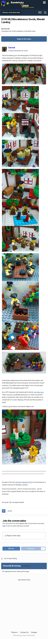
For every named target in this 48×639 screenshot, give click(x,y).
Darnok (6, 29)
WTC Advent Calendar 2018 (22, 482)
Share (12, 548)
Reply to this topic (24, 39)
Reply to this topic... (14, 536)
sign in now (6, 526)
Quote (10, 511)
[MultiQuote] (3, 511)
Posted (17, 51)
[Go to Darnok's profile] (4, 49)
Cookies (34, 632)
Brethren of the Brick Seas (26, 31)
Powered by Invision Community (24, 635)
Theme (14, 632)
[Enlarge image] (24, 74)
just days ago (39, 392)
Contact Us (24, 632)
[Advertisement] (24, 605)
